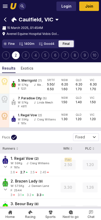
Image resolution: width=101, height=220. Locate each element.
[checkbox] (9, 137)
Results (9, 68)
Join (89, 6)
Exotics (27, 68)
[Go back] (5, 19)
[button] (32, 19)
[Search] (22, 6)
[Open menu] (5, 6)
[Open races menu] (57, 19)
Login (66, 6)
